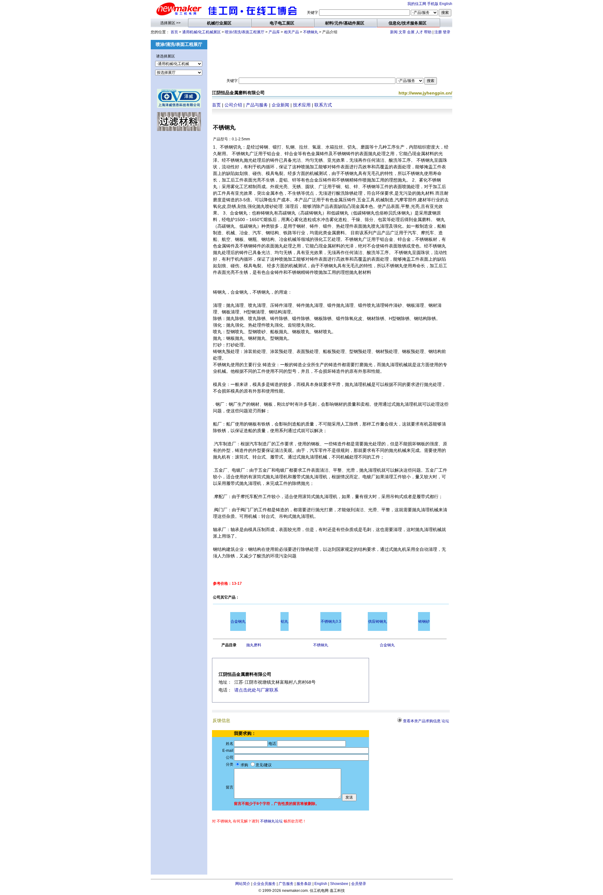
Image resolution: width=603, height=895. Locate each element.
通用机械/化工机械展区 (201, 32)
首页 (174, 32)
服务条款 (304, 883)
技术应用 (302, 104)
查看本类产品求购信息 (422, 721)
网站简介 (242, 883)
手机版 (432, 4)
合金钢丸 (238, 621)
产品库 (274, 32)
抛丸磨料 (253, 645)
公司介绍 (233, 104)
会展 (411, 32)
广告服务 (286, 883)
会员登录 (358, 883)
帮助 (428, 32)
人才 (419, 32)
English (445, 4)
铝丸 (284, 621)
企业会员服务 (264, 883)
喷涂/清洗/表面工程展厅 (244, 32)
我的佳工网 (416, 4)
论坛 (445, 721)
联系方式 (323, 104)
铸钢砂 (424, 621)
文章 (402, 32)
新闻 (394, 32)
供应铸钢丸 (377, 621)
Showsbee (339, 883)
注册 (438, 32)
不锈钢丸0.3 (331, 621)
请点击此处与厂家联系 (256, 689)
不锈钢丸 (310, 32)
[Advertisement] (179, 237)
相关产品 (291, 32)
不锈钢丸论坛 (271, 821)
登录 (446, 32)
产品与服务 (257, 104)
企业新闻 (280, 104)
